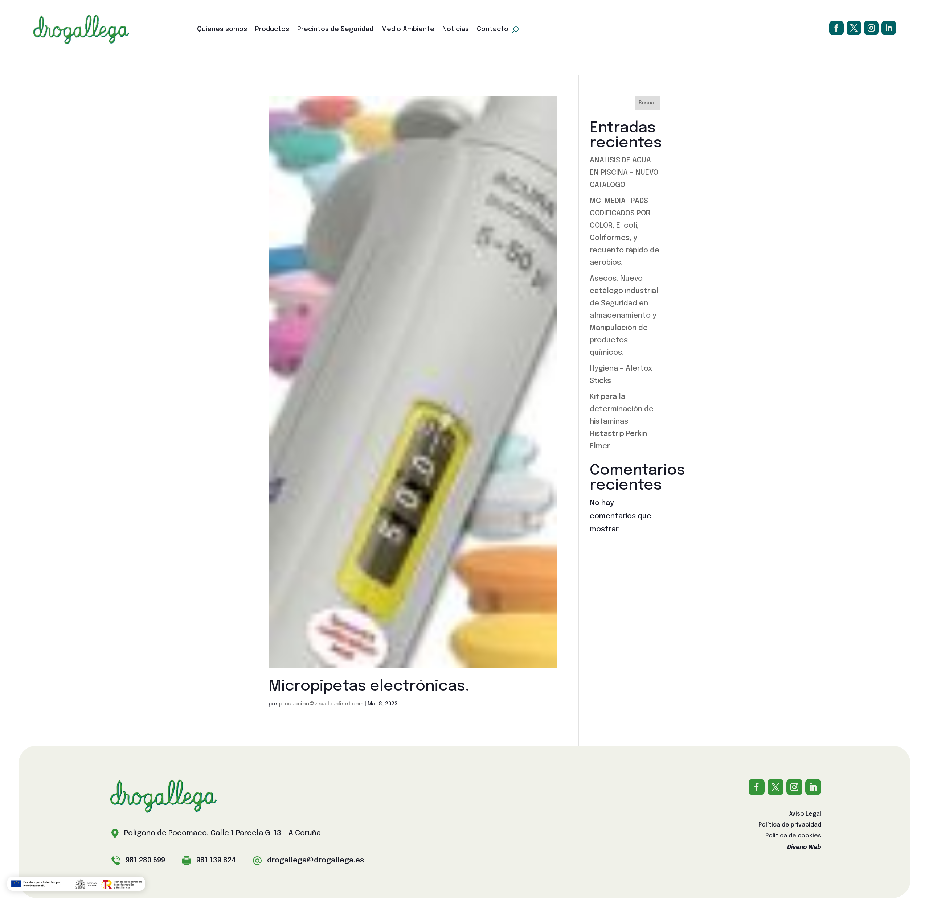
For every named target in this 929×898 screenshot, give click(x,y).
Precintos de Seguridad (335, 30)
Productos (272, 30)
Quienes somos (222, 30)
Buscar (647, 103)
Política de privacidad (789, 825)
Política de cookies (793, 836)
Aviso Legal (805, 814)
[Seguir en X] (854, 28)
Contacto (492, 30)
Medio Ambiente (407, 30)
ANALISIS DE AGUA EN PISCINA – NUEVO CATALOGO (624, 173)
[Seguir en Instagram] (871, 28)
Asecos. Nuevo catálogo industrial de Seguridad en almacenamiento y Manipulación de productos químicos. (624, 316)
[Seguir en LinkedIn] (888, 28)
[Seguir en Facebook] (836, 28)
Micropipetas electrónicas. (369, 686)
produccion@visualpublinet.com (321, 704)
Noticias (455, 30)
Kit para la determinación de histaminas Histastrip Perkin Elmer (622, 421)
